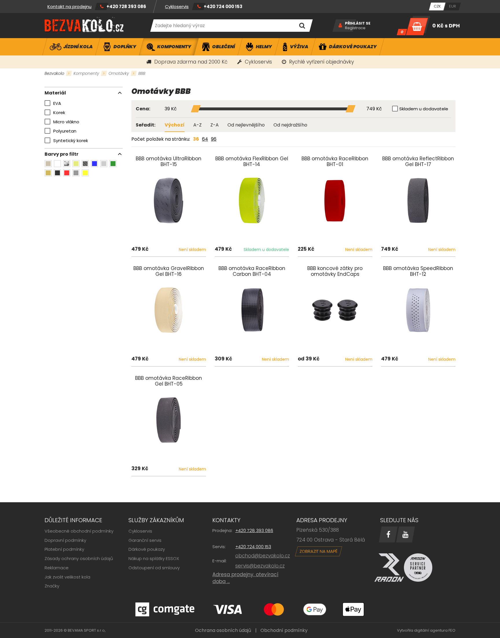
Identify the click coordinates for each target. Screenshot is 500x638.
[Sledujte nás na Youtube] (405, 534)
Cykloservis (177, 6)
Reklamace (57, 568)
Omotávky (119, 73)
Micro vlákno (66, 122)
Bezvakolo (54, 73)
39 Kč (171, 109)
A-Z (197, 125)
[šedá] (76, 172)
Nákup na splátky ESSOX (153, 558)
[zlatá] (48, 172)
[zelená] (113, 163)
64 (205, 139)
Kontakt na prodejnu (69, 6)
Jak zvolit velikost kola (67, 577)
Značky (52, 586)
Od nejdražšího (290, 125)
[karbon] (85, 163)
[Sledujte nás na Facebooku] (388, 534)
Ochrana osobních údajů (223, 630)
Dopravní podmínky (65, 540)
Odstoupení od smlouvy (154, 568)
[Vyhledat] (302, 25)
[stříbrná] (103, 163)
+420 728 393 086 (126, 6)
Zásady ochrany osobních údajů (79, 558)
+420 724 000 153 (223, 6)
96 (213, 139)
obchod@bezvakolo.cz (262, 555)
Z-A (214, 125)
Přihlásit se (357, 23)
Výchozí (175, 125)
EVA (57, 103)
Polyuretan (64, 131)
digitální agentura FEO (434, 630)
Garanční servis (144, 540)
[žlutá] (85, 172)
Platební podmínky (64, 549)
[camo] (66, 163)
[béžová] (48, 163)
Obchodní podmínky (284, 630)
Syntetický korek (70, 140)
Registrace (355, 28)
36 (196, 139)
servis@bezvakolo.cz (260, 565)
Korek (59, 112)
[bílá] (57, 163)
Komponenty (86, 73)
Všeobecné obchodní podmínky (79, 531)
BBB (141, 73)
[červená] (66, 172)
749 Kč (374, 109)
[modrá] (94, 163)
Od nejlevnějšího (246, 125)
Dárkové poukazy (146, 549)
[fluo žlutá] (76, 163)
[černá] (57, 172)
